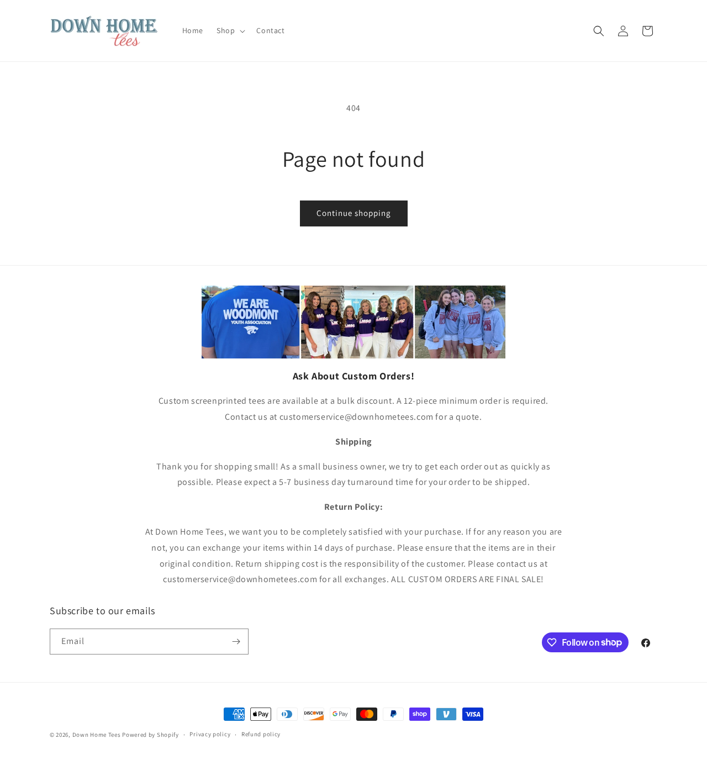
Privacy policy (209, 734)
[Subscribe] (236, 642)
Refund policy (261, 734)
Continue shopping (353, 213)
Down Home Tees (96, 734)
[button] (230, 30)
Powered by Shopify (150, 734)
